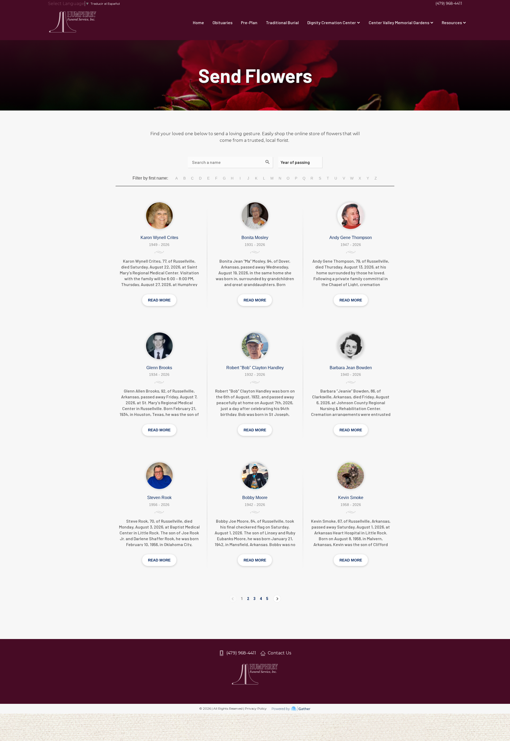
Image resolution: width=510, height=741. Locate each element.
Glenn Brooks (159, 367)
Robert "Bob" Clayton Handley (255, 367)
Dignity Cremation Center (331, 22)
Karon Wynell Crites (159, 237)
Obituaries (222, 22)
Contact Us (279, 652)
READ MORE (159, 300)
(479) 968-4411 (448, 3)
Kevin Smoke (350, 497)
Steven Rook (159, 497)
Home (198, 22)
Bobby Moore (254, 497)
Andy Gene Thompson (350, 237)
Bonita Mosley (254, 237)
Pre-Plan (249, 22)
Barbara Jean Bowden (351, 367)
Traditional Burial (282, 22)
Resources (452, 22)
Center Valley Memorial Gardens (399, 22)
